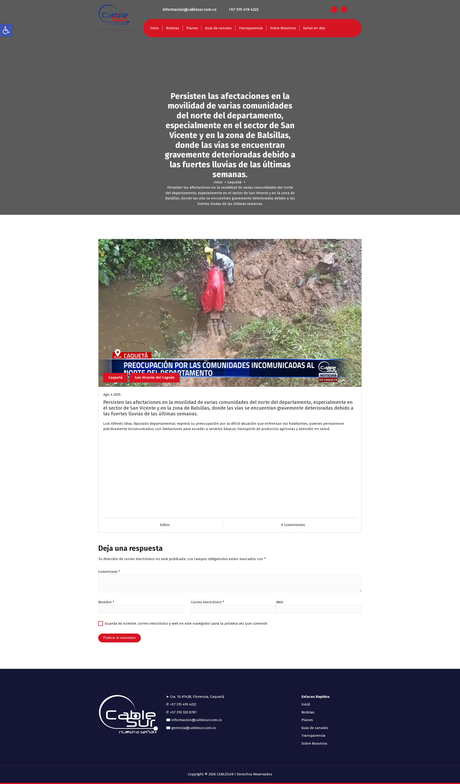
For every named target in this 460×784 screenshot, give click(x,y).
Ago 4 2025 (112, 394)
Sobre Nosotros (283, 28)
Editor (165, 525)
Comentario (109, 571)
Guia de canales (218, 28)
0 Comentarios (293, 525)
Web (279, 602)
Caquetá (234, 182)
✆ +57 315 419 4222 (181, 704)
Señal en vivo (314, 28)
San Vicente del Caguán (155, 377)
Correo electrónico (207, 602)
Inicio (154, 28)
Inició (305, 704)
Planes (192, 28)
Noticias (172, 28)
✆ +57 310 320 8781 (181, 712)
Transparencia (251, 28)
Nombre (106, 602)
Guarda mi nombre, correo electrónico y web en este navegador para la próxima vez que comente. (186, 623)
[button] (6, 30)
